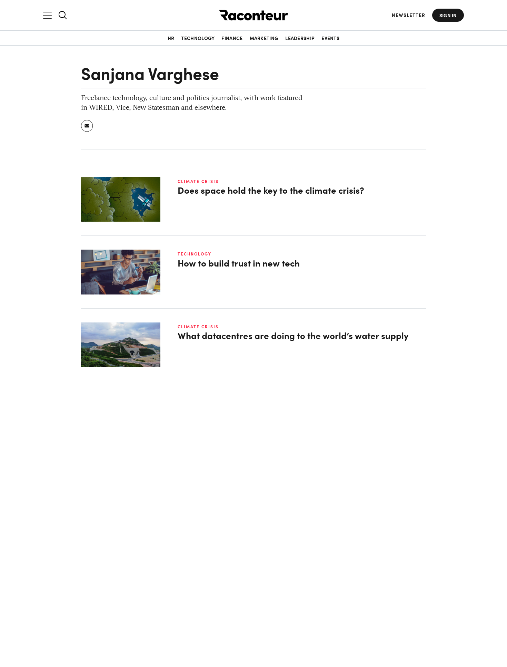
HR (171, 38)
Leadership (300, 38)
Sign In (448, 15)
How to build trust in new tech (239, 263)
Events (330, 38)
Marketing (264, 38)
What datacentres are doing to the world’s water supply (293, 335)
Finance (231, 38)
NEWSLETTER (408, 15)
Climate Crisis (198, 181)
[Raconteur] (253, 15)
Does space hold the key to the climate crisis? (271, 190)
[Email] (87, 126)
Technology (198, 38)
